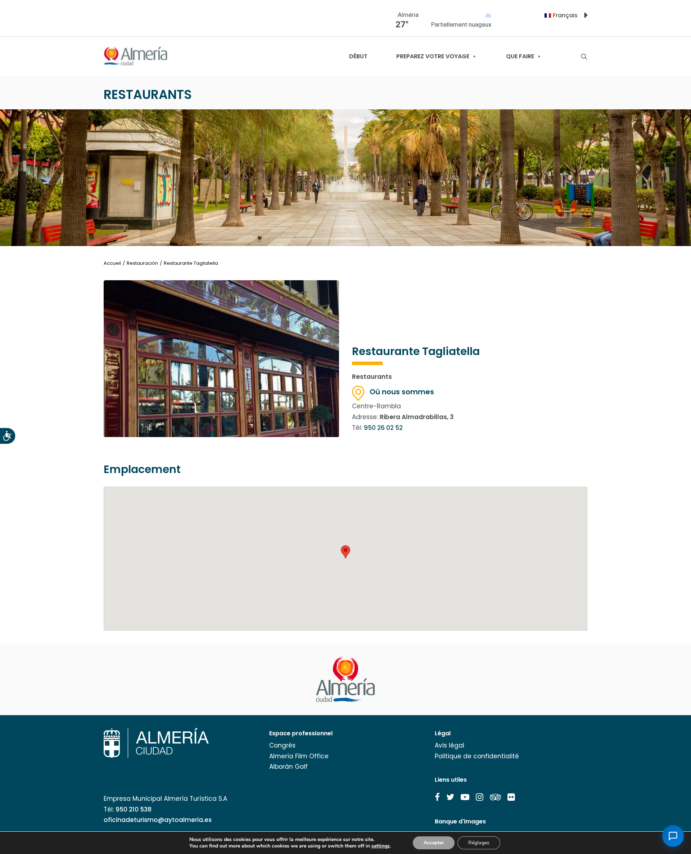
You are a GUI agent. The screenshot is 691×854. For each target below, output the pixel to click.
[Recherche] (584, 56)
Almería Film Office (299, 756)
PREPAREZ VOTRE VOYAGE (432, 56)
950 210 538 (134, 809)
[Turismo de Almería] (136, 56)
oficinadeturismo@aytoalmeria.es (158, 820)
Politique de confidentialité (477, 756)
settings (380, 846)
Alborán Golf (288, 766)
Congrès (282, 745)
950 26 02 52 (383, 427)
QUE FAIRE (520, 56)
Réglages (478, 842)
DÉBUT (358, 56)
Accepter (434, 842)
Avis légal (449, 745)
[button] (437, 797)
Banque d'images (460, 821)
